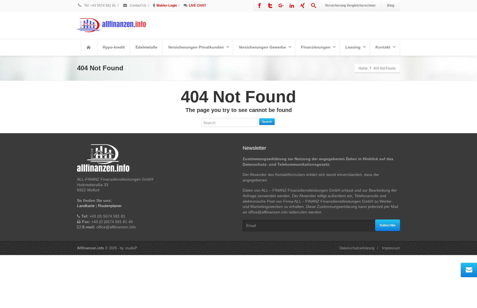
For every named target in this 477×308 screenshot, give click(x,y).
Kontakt (382, 47)
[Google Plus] (281, 5)
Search (267, 121)
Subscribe (388, 225)
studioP (131, 248)
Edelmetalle (146, 47)
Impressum (391, 248)
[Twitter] (270, 5)
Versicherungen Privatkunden (196, 47)
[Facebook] (259, 5)
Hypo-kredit (114, 47)
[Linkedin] (291, 5)
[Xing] (302, 5)
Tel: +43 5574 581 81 (100, 5)
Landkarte (86, 205)
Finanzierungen (315, 47)
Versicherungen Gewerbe (262, 47)
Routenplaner (110, 205)
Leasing (353, 47)
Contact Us (137, 5)
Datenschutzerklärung (357, 248)
